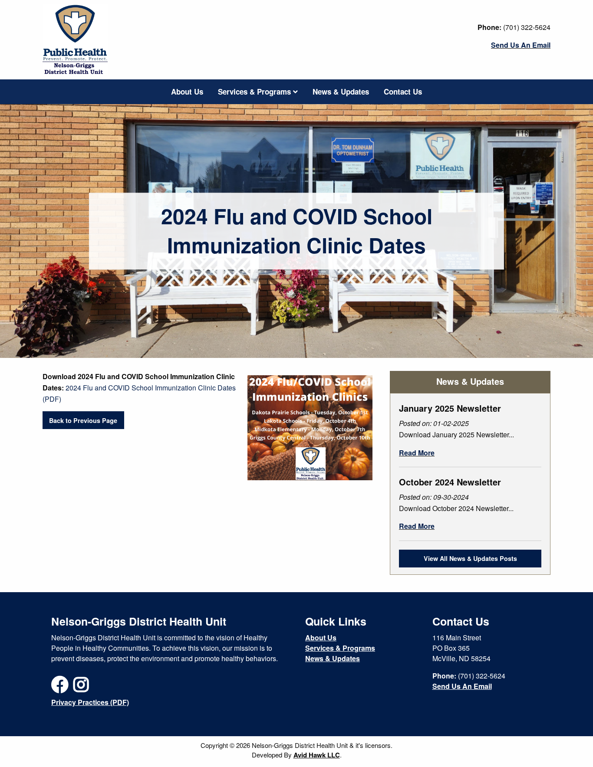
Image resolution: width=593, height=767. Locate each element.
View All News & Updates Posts (470, 558)
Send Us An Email (520, 45)
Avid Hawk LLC (316, 755)
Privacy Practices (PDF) (90, 702)
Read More (417, 453)
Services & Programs (255, 91)
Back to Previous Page (83, 420)
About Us (187, 91)
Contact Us (403, 91)
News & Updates (341, 91)
